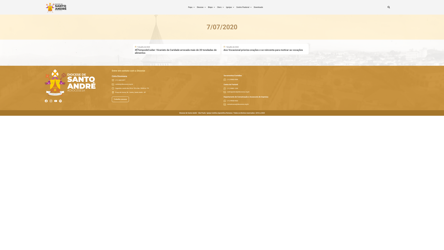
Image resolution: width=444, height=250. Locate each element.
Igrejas (229, 7)
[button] (191, 7)
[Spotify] (60, 101)
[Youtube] (55, 101)
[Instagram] (51, 101)
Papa (190, 7)
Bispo (210, 7)
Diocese (200, 7)
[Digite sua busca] (388, 7)
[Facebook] (46, 101)
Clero (219, 7)
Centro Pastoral (242, 7)
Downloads (258, 7)
